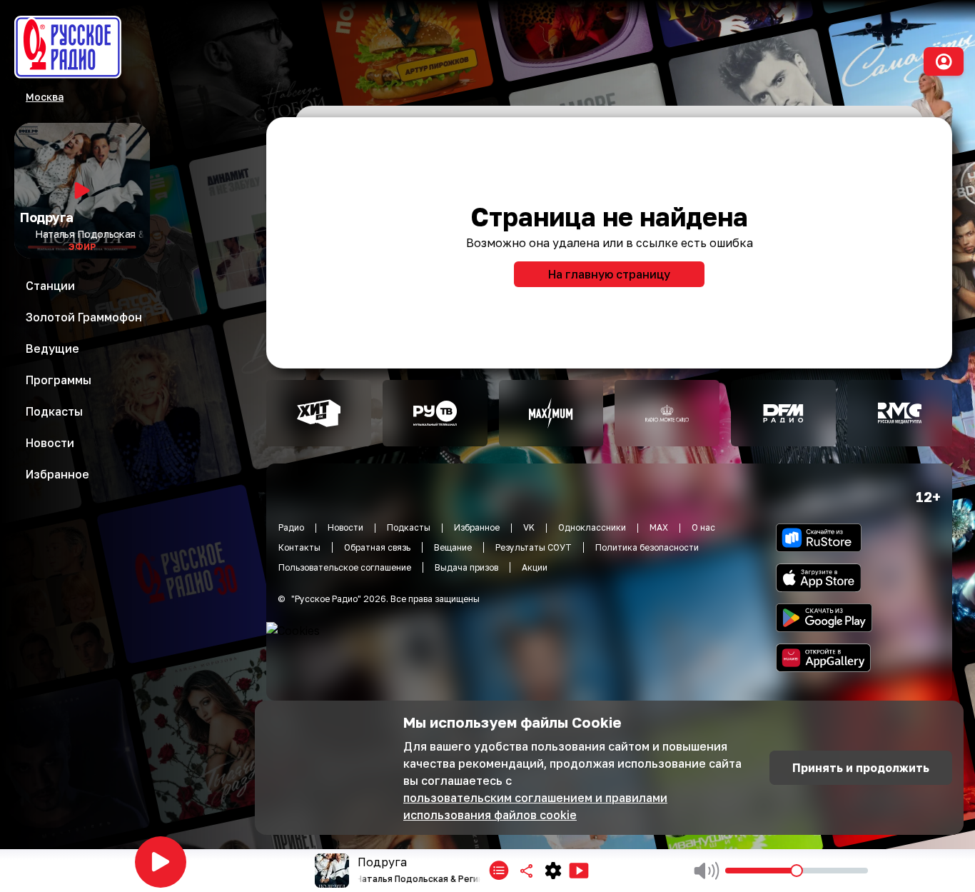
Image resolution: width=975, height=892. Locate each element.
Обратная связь (377, 547)
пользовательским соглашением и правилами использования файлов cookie (535, 806)
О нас (703, 527)
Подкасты (408, 527)
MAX (659, 527)
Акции (534, 567)
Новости (345, 527)
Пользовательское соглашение (344, 567)
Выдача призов (466, 567)
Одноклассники (592, 527)
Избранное (477, 527)
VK (529, 527)
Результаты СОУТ (533, 547)
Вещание (453, 547)
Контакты (299, 547)
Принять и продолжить (860, 768)
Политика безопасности (647, 547)
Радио (291, 527)
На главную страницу (609, 274)
